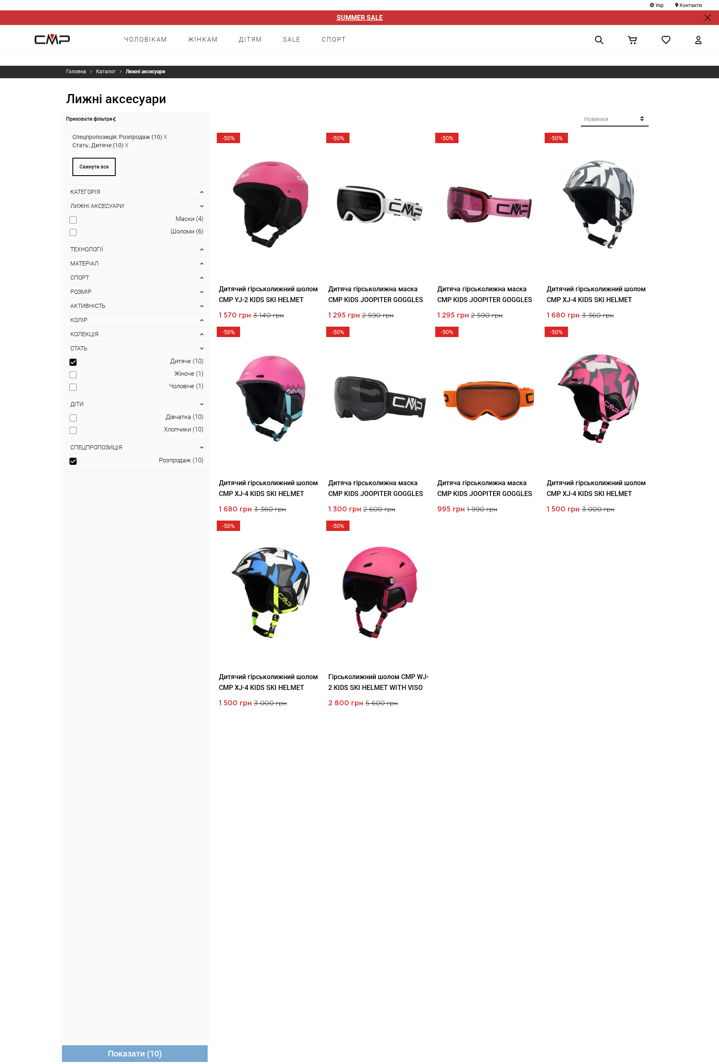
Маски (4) (189, 219)
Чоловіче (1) (186, 386)
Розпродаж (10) (181, 460)
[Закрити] (707, 18)
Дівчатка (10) (184, 417)
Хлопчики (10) (183, 429)
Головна (76, 71)
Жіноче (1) (188, 373)
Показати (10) (135, 1054)
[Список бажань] (666, 39)
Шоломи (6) (187, 231)
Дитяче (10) (186, 361)
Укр (659, 5)
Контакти (690, 5)
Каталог (106, 71)
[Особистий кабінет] (698, 39)
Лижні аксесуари (145, 71)
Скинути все (94, 167)
